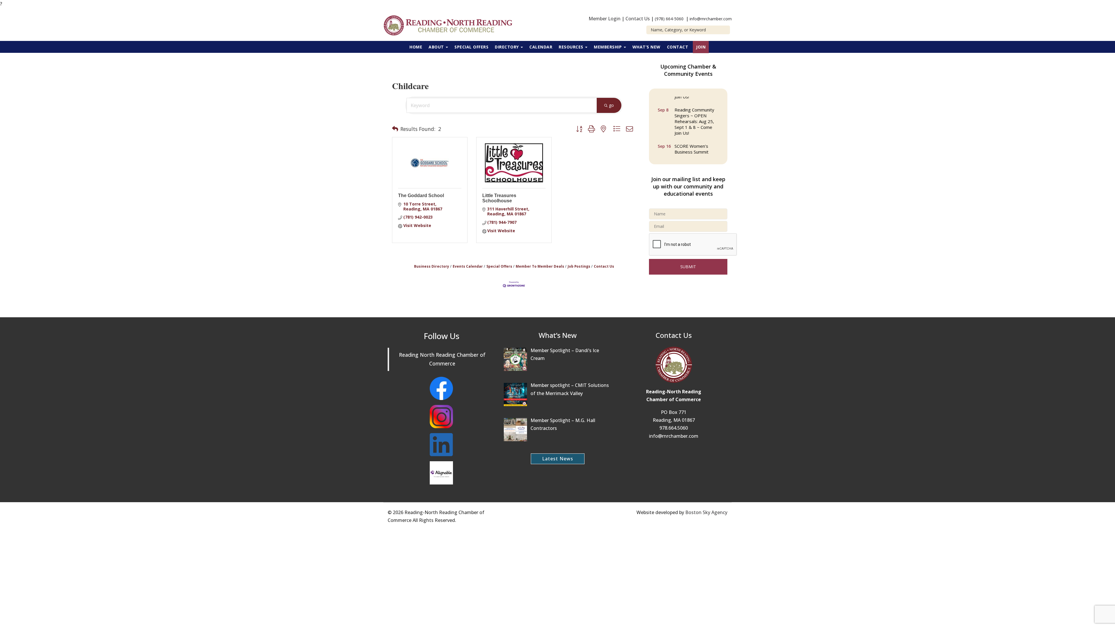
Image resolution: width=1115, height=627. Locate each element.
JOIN (701, 47)
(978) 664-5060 (669, 18)
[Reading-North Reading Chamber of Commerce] (451, 24)
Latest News (557, 458)
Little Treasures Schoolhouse (499, 198)
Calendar (540, 47)
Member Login (605, 18)
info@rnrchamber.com (711, 18)
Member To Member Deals (540, 266)
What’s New (646, 47)
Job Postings (579, 266)
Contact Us (637, 18)
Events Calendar (468, 266)
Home (415, 47)
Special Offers (471, 47)
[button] (395, 129)
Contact (677, 47)
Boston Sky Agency (706, 512)
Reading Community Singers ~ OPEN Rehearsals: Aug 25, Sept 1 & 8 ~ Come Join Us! (694, 116)
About (437, 47)
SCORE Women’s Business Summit (691, 144)
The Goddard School (421, 195)
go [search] (611, 105)
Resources (572, 47)
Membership (608, 47)
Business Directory (431, 266)
